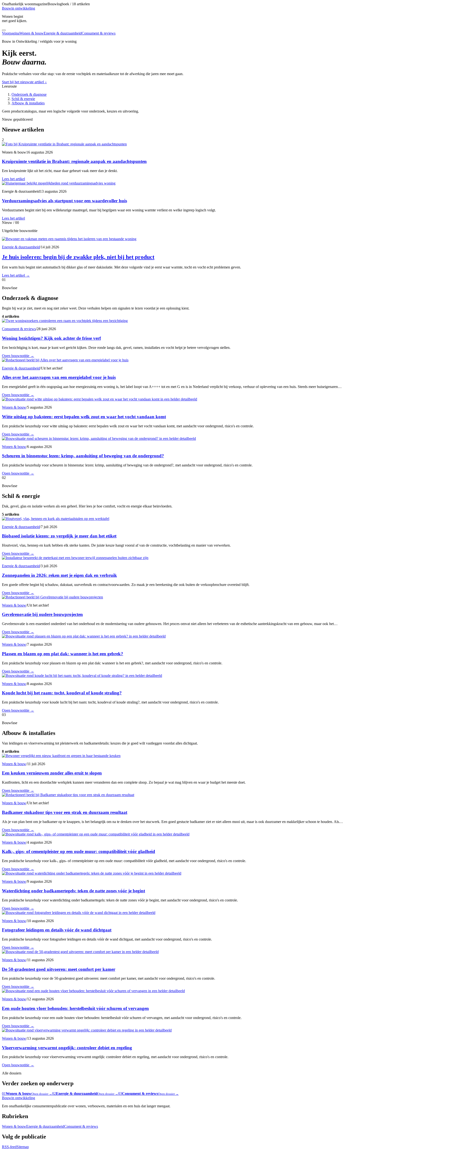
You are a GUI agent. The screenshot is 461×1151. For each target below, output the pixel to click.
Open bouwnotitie (18, 356)
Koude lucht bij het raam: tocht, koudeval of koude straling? (62, 692)
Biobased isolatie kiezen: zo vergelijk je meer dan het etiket (59, 535)
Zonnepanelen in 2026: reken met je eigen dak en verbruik (59, 575)
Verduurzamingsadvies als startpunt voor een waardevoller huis (64, 200)
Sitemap (23, 1147)
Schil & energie (23, 99)
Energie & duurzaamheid (63, 33)
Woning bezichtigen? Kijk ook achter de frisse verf (51, 338)
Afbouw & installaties (28, 103)
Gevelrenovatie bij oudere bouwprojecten (42, 614)
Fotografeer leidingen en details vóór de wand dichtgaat (56, 929)
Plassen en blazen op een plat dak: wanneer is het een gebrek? (62, 653)
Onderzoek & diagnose (29, 94)
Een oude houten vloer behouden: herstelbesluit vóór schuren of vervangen (75, 1008)
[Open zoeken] (4, 30)
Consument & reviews (98, 33)
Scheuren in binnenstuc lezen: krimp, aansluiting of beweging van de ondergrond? (83, 455)
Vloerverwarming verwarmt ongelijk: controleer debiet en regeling (67, 1047)
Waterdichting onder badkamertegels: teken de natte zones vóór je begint (73, 890)
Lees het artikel (13, 179)
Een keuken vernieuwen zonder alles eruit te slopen (52, 772)
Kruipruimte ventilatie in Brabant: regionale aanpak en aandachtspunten (74, 161)
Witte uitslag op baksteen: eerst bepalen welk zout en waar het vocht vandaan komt (84, 416)
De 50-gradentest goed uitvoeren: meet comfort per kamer (58, 969)
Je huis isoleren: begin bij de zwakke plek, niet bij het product (78, 257)
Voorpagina (10, 33)
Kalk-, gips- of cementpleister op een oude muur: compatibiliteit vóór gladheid (78, 851)
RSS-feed (9, 1147)
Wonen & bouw (31, 33)
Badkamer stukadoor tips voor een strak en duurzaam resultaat (64, 812)
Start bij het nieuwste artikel (24, 82)
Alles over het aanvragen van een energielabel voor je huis (59, 377)
